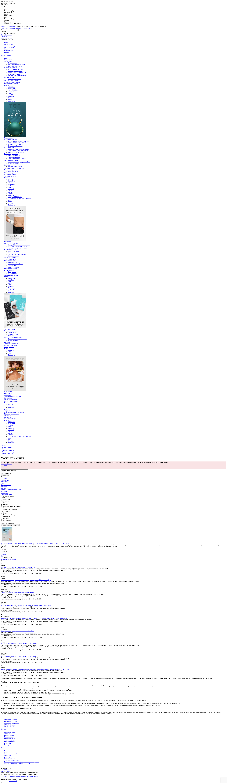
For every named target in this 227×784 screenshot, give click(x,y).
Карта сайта (7, 743)
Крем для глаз (12, 272)
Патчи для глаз (12, 273)
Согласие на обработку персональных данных (18, 763)
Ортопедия (7, 417)
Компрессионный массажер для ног (18, 149)
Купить (3, 556)
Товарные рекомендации (11, 760)
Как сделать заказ (9, 732)
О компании (4, 748)
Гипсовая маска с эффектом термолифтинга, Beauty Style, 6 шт (19, 567)
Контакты (7, 751)
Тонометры (7, 395)
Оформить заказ (33, 776)
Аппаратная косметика (11, 243)
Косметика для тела (10, 260)
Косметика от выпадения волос (17, 339)
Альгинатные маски (10, 257)
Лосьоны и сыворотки (11, 275)
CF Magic (10, 91)
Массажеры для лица (10, 67)
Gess (9, 98)
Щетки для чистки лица (15, 66)
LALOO (10, 95)
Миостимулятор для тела (15, 144)
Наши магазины (9, 50)
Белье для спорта (13, 171)
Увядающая (6, 516)
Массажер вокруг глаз (14, 79)
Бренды (6, 42)
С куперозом (6, 520)
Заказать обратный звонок (9, 26)
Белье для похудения (10, 170)
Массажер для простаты (11, 414)
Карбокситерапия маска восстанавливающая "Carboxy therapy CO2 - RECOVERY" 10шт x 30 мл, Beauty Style (34, 618)
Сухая (4, 513)
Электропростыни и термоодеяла (14, 168)
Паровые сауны (12, 63)
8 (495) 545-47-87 (9, 726)
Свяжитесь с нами (9, 758)
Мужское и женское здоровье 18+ (14, 412)
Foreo (9, 93)
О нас (6, 49)
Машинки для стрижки (11, 345)
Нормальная (6, 522)
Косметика (7, 241)
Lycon (9, 187)
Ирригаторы (8, 393)
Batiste (10, 291)
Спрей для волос (13, 334)
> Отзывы (4, 465)
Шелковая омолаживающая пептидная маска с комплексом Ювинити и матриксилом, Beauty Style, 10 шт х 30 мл (35, 543)
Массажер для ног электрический (18, 150)
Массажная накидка (14, 155)
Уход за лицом (8, 60)
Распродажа (7, 58)
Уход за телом (8, 138)
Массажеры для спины (11, 154)
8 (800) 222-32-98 (27, 28)
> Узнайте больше (6, 464)
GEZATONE (11, 87)
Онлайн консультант (10, 719)
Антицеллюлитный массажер (17, 142)
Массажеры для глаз (10, 77)
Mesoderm (11, 280)
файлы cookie (13, 781)
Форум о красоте (9, 47)
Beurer (10, 99)
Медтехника (8, 391)
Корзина (25, 776)
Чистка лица (8, 61)
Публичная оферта (10, 741)
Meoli (9, 351)
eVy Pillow (11, 425)
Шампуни (11, 335)
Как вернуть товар (9, 745)
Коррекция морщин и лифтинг (11, 506)
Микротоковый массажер (15, 69)
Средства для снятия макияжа (17, 254)
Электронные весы (10, 176)
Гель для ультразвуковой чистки (17, 246)
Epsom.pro (11, 286)
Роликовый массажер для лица (17, 72)
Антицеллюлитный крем (15, 264)
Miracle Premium (12, 90)
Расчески (7, 342)
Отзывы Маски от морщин (9, 559)
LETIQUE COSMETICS (15, 197)
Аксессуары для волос (11, 343)
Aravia (10, 192)
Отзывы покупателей (10, 754)
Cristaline (10, 182)
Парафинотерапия (13, 163)
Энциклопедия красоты (11, 46)
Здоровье (7, 411)
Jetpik (9, 426)
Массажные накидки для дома (17, 158)
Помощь (6, 52)
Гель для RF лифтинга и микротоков (19, 245)
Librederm (11, 289)
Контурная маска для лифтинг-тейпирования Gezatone (17, 592)
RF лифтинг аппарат (14, 74)
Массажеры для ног (10, 147)
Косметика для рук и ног (11, 268)
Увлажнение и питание (9, 509)
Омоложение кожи (13, 251)
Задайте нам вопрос (17, 776)
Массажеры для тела (10, 139)
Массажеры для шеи (10, 174)
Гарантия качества (9, 738)
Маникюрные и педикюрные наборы (19, 162)
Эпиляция (7, 165)
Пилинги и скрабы (13, 267)
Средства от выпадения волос (13, 337)
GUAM (10, 185)
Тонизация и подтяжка (9, 508)
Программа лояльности (11, 721)
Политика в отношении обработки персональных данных (21, 762)
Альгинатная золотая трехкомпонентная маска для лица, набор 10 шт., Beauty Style (26, 580)
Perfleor (10, 353)
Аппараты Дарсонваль (11, 80)
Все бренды (11, 101)
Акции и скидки (9, 44)
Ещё (5, 409)
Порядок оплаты (9, 735)
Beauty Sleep (11, 288)
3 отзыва (3, 554)
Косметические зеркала (11, 83)
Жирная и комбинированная (11, 515)
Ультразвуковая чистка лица (16, 64)
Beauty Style (11, 88)
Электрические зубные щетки (13, 396)
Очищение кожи (13, 253)
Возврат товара (8, 737)
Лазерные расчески (13, 340)
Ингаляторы (8, 398)
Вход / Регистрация (6, 35)
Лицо (4, 503)
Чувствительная (7, 518)
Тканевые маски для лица (12, 82)
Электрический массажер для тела (18, 141)
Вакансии (7, 757)
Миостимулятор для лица (15, 71)
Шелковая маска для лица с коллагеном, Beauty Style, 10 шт (19, 643)
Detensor (10, 203)
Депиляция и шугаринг (15, 166)
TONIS (10, 190)
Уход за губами (12, 259)
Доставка (7, 733)
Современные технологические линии (19, 198)
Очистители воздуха (10, 399)
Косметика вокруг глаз (11, 270)
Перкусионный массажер (15, 146)
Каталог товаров (6, 55)
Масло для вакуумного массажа (17, 248)
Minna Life (11, 189)
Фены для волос (9, 347)
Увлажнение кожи (13, 256)
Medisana (10, 193)
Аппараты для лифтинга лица (17, 75)
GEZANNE (11, 184)
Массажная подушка (14, 157)
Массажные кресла (10, 173)
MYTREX (11, 96)
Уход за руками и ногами (11, 160)
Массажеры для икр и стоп (16, 152)
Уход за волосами (9, 329)
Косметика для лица (10, 249)
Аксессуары (8, 415)
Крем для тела (12, 265)
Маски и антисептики (11, 401)
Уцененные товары (10, 418)
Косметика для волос (10, 331)
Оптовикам (7, 724)
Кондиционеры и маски (15, 332)
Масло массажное (13, 262)
